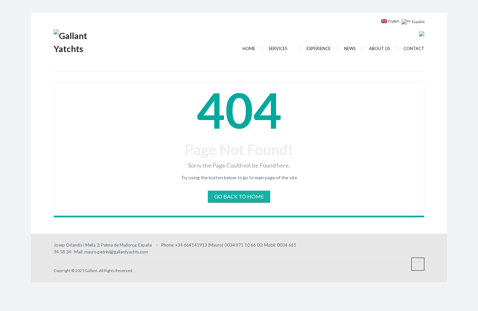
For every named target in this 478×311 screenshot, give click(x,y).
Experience (319, 48)
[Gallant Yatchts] (81, 41)
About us (379, 48)
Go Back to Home (239, 196)
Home (249, 48)
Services (278, 48)
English (393, 21)
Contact (414, 48)
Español (417, 22)
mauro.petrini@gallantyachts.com (116, 251)
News (350, 48)
